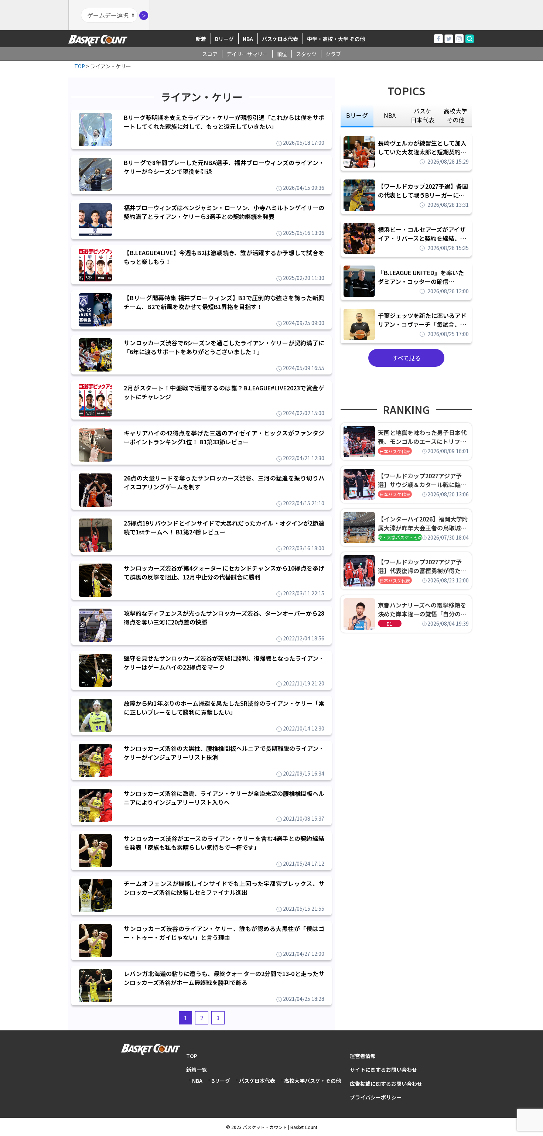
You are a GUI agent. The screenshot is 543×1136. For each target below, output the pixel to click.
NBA (248, 38)
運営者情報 (363, 1056)
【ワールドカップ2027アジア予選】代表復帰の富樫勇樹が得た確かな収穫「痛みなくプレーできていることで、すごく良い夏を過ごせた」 (422, 566)
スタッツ (306, 54)
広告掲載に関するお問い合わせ (386, 1083)
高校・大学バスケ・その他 (400, 537)
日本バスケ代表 (394, 451)
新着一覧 (196, 1069)
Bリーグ (224, 38)
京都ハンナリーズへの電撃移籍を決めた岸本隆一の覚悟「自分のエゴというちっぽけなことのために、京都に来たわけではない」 (422, 609)
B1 (389, 623)
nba (390, 115)
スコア (210, 54)
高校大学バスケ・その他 (312, 1080)
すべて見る (406, 357)
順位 (282, 54)
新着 (201, 38)
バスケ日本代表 (280, 38)
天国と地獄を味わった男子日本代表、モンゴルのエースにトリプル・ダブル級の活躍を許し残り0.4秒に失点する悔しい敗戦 (423, 437)
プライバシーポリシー (376, 1097)
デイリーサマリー (247, 54)
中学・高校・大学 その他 (336, 38)
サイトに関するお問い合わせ (383, 1069)
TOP (191, 1056)
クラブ (333, 54)
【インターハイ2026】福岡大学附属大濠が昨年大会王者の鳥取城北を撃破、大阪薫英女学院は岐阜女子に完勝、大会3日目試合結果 (423, 523)
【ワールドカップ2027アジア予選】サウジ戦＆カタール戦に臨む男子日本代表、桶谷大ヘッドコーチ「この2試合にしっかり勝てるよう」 (422, 480)
